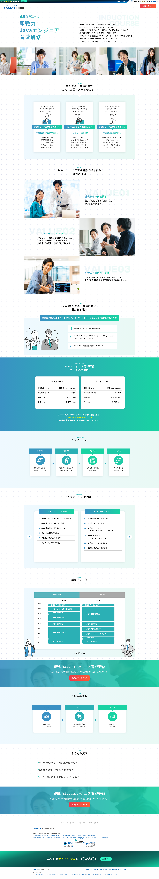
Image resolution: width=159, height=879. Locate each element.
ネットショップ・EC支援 (50, 874)
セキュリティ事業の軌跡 (103, 837)
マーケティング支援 (76, 874)
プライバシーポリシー (68, 823)
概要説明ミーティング (79, 678)
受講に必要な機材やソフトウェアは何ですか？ (55, 770)
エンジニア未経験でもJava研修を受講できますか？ (57, 763)
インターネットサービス (38, 874)
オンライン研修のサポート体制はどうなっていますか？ (58, 777)
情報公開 (82, 823)
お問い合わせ (148, 6)
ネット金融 (95, 874)
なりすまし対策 (92, 837)
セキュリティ (67, 874)
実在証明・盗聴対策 (37, 837)
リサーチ (84, 874)
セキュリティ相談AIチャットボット (90, 835)
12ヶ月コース (102, 595)
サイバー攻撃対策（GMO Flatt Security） (79, 837)
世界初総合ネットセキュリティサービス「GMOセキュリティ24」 (46, 835)
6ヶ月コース (57, 595)
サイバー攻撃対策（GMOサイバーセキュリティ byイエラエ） (55, 837)
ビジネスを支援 (60, 874)
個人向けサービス (109, 874)
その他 (115, 874)
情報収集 (89, 874)
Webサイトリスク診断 (76, 835)
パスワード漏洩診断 (66, 835)
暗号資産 (101, 874)
